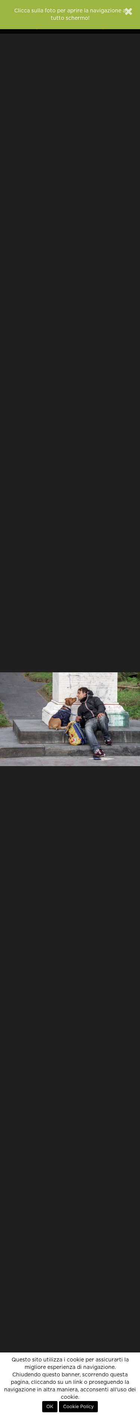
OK (49, 1406)
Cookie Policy (78, 1406)
